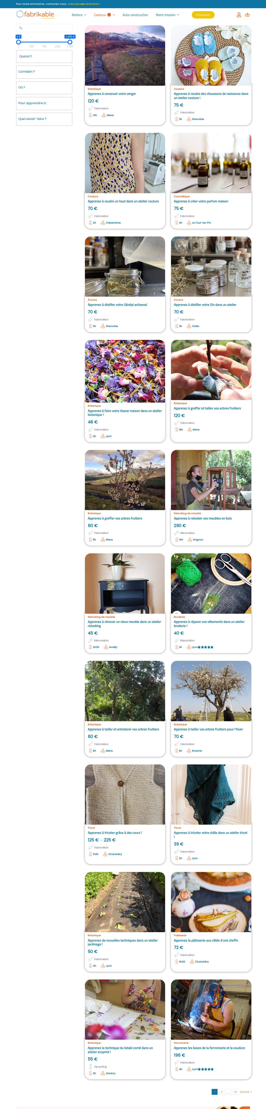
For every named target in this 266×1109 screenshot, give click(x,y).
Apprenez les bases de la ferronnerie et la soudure (209, 1047)
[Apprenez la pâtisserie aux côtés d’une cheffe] (211, 902)
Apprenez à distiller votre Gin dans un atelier (205, 304)
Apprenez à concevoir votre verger (112, 93)
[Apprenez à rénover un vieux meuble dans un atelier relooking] (125, 583)
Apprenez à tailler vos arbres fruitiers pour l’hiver (208, 729)
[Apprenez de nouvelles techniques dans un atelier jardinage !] (125, 902)
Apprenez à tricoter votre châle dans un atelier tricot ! (210, 834)
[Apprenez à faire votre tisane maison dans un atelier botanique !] (125, 371)
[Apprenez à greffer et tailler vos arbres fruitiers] (211, 370)
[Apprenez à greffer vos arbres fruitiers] (125, 480)
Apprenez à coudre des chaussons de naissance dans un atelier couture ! (211, 95)
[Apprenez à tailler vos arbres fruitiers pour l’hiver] (211, 691)
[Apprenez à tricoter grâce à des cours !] (125, 794)
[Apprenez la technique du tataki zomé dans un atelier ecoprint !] (125, 1009)
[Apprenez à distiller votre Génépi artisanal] (125, 266)
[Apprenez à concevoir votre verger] (125, 55)
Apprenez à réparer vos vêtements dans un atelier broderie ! (209, 623)
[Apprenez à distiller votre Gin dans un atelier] (211, 266)
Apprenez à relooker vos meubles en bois (203, 518)
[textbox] (46, 72)
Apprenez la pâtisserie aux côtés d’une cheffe (206, 940)
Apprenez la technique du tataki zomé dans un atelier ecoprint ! (120, 1049)
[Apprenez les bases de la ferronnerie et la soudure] (211, 1009)
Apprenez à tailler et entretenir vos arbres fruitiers (123, 729)
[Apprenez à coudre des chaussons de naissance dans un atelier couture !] (211, 55)
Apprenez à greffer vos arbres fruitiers (115, 518)
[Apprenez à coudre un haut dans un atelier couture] (125, 163)
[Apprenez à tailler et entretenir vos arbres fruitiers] (125, 691)
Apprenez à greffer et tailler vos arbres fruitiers (207, 408)
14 (235, 1092)
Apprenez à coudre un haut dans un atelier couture (123, 201)
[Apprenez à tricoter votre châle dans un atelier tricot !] (211, 794)
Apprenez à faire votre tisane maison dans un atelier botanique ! (125, 412)
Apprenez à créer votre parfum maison (201, 201)
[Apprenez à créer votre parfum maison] (211, 163)
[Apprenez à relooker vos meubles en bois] (211, 480)
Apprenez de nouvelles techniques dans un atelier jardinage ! (123, 942)
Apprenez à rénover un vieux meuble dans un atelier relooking (124, 623)
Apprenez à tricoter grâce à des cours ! (115, 832)
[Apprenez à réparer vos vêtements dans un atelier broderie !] (211, 583)
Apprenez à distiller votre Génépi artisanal (117, 304)
